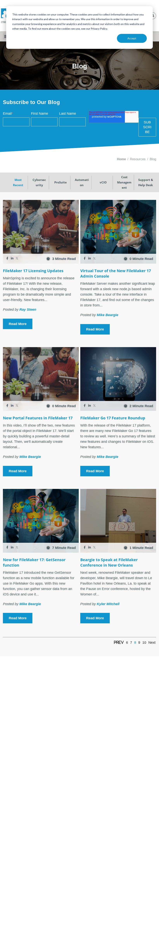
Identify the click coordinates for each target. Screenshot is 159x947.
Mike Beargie (107, 315)
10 (144, 642)
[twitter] (17, 259)
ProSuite (60, 182)
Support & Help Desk (145, 182)
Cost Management (124, 182)
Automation (82, 182)
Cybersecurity (39, 182)
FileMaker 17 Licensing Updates (33, 270)
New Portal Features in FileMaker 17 (38, 418)
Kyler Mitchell (108, 604)
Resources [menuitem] (138, 159)
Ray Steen (27, 309)
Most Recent (18, 182)
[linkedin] (13, 259)
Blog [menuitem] (153, 159)
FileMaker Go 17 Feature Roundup (112, 418)
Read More (18, 324)
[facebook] (8, 259)
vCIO (103, 182)
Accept (131, 38)
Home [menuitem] (121, 159)
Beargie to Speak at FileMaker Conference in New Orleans (109, 562)
